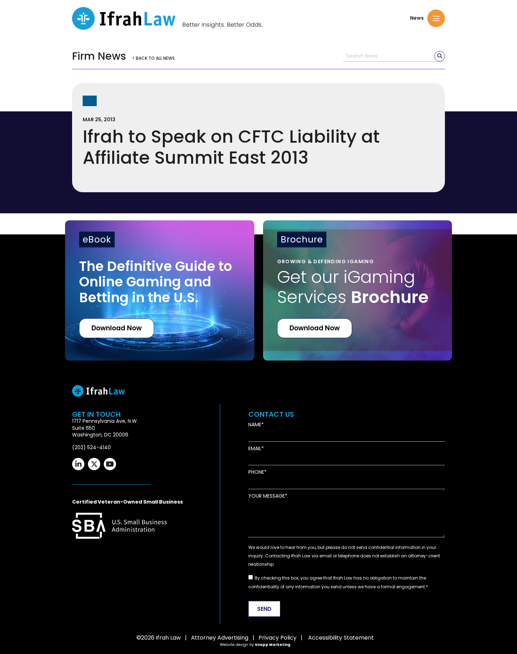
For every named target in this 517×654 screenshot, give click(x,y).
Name (254, 424)
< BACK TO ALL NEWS (153, 58)
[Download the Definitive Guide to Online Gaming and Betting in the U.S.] (159, 290)
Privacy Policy (277, 638)
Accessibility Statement (341, 638)
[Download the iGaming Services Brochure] (357, 290)
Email (254, 448)
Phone (256, 472)
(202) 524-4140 (91, 447)
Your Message (266, 496)
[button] (436, 18)
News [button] (417, 18)
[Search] (439, 56)
